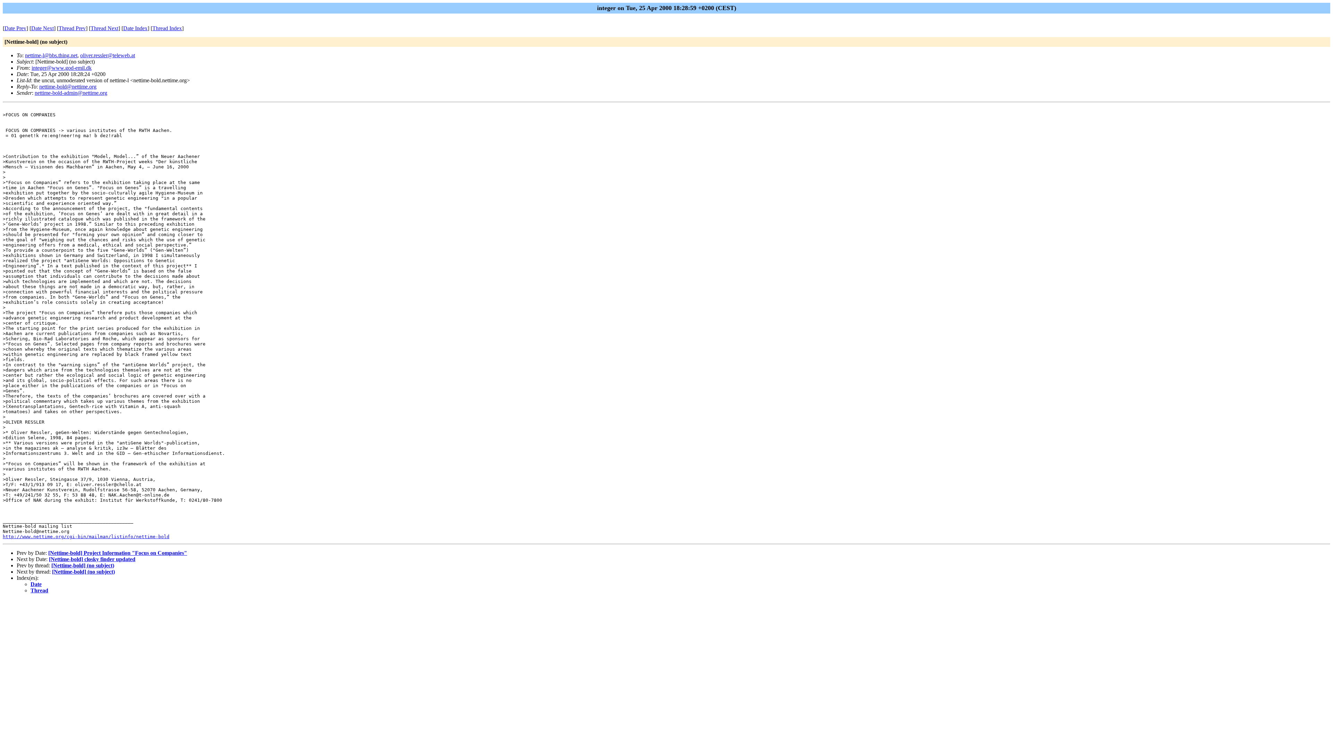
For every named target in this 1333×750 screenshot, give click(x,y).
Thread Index (167, 28)
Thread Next (104, 28)
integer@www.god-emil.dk (62, 68)
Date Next (42, 28)
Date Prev (15, 28)
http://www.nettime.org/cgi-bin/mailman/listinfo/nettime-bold (86, 536)
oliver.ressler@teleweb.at (107, 55)
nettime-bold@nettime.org (68, 87)
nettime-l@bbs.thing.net (51, 55)
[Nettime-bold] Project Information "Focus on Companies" (117, 553)
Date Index (135, 28)
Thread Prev (72, 28)
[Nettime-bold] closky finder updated (92, 559)
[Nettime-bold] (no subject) (82, 565)
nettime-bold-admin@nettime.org (71, 93)
